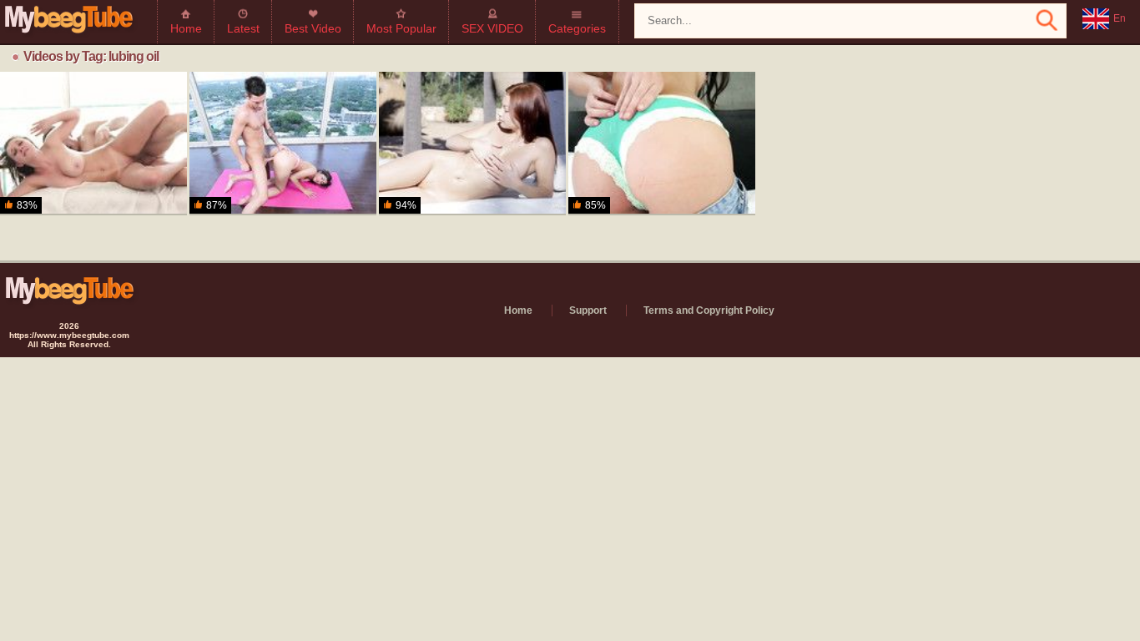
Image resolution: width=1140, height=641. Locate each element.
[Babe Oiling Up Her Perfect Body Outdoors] (472, 143)
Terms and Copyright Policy (708, 310)
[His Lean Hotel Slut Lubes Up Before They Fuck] (661, 143)
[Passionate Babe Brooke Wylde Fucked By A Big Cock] (93, 143)
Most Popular (401, 28)
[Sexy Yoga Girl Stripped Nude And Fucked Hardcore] (282, 143)
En (1119, 18)
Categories (577, 28)
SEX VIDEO (492, 28)
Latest (243, 28)
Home (186, 28)
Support (588, 310)
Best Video (313, 28)
